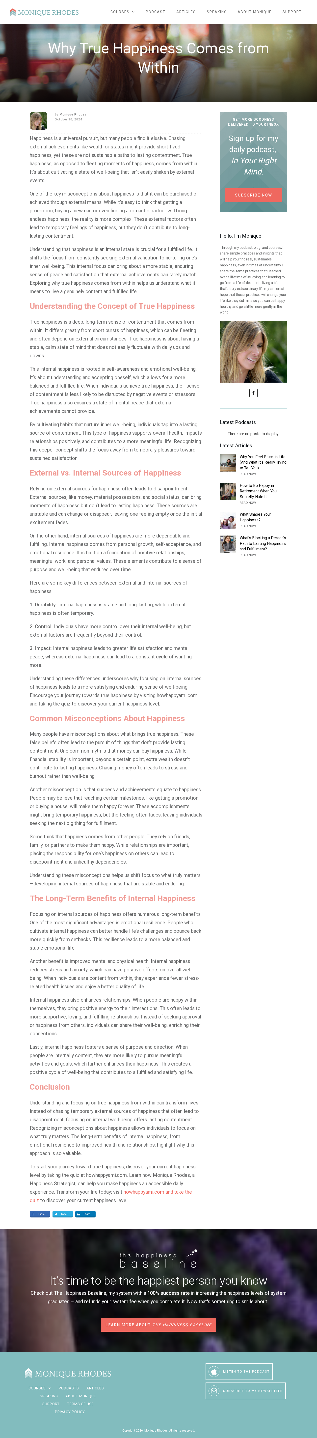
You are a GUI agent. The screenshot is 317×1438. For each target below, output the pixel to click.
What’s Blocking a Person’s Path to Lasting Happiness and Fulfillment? (253, 546)
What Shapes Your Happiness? (253, 520)
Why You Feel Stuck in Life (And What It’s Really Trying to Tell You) (253, 465)
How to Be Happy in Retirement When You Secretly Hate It (253, 494)
